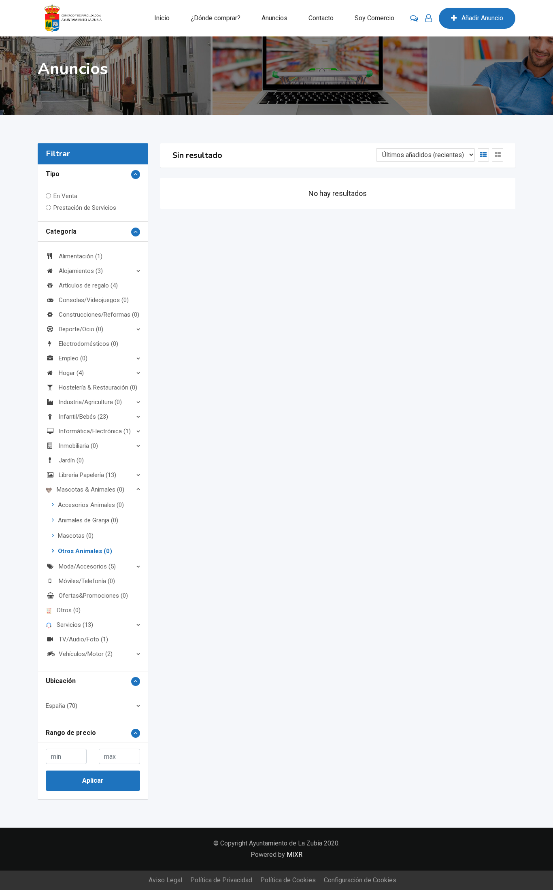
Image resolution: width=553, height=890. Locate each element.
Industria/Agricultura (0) (90, 402)
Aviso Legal (165, 880)
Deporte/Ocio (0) (81, 329)
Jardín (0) (71, 460)
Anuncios (274, 18)
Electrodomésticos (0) (88, 343)
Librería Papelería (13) (87, 475)
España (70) (61, 705)
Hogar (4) (71, 373)
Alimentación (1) (80, 256)
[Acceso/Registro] (428, 18)
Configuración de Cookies (360, 880)
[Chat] (414, 18)
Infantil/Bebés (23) (83, 416)
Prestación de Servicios (84, 207)
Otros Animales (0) (85, 551)
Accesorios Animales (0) (91, 505)
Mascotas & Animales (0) (90, 489)
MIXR (294, 854)
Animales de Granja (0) (88, 520)
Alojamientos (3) (81, 271)
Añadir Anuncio (482, 18)
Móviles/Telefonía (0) (87, 581)
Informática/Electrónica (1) (95, 431)
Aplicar (93, 780)
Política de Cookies (288, 880)
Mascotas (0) (76, 535)
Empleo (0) (73, 358)
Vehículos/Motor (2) (86, 654)
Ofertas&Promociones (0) (93, 595)
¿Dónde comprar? (215, 18)
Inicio (162, 18)
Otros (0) (69, 610)
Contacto (321, 18)
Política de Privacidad (221, 880)
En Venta (65, 196)
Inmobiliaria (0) (78, 445)
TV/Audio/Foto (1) (83, 639)
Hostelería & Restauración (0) (98, 387)
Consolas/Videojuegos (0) (94, 300)
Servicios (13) (75, 624)
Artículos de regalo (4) (88, 285)
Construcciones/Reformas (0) (99, 314)
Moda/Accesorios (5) (87, 566)
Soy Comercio (374, 18)
